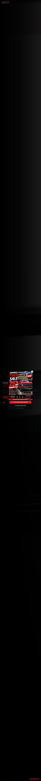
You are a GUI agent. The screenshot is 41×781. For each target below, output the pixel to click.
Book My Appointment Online (21, 405)
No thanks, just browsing (20, 408)
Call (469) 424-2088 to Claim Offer (21, 402)
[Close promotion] (32, 372)
